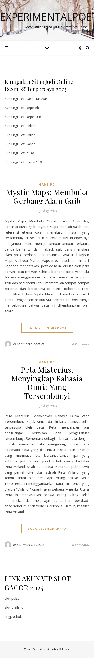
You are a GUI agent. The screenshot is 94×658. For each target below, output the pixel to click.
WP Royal (63, 649)
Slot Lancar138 (30, 162)
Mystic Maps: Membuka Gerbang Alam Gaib (47, 196)
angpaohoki (13, 616)
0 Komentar (80, 344)
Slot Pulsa (26, 153)
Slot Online (27, 125)
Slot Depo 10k (30, 116)
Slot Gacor (27, 144)
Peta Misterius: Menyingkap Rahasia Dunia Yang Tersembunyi (47, 382)
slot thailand (14, 607)
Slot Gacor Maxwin (33, 98)
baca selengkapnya (47, 328)
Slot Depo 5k (29, 107)
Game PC (47, 184)
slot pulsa (12, 598)
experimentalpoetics (28, 344)
